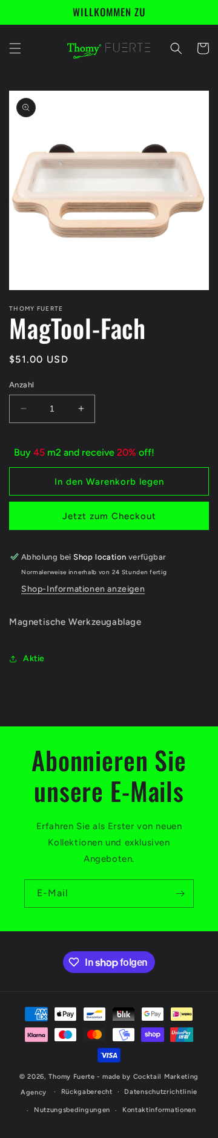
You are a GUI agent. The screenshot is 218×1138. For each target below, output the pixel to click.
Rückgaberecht (87, 1092)
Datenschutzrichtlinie (160, 1092)
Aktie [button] (34, 658)
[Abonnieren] (180, 893)
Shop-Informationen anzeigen (83, 589)
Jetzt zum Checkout (109, 516)
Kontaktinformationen (159, 1110)
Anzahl (21, 384)
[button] (15, 48)
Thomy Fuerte (71, 1077)
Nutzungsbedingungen (72, 1110)
